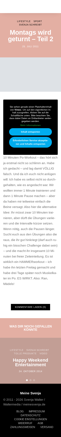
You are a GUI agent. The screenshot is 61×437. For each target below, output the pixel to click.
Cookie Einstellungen (30, 419)
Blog (20, 411)
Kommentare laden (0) (30, 307)
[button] (27, 380)
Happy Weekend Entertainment (30, 362)
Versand (46, 427)
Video (43, 353)
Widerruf (25, 423)
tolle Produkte (25, 353)
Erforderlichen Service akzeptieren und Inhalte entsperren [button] (30, 142)
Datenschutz (31, 415)
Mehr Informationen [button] (30, 125)
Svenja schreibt (30, 24)
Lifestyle (24, 21)
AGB (40, 423)
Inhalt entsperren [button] (30, 131)
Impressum (37, 411)
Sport (38, 21)
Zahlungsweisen (22, 427)
